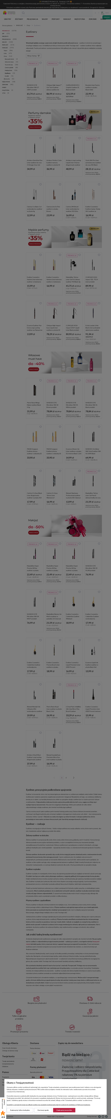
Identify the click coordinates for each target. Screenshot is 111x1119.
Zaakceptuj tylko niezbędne (20, 1110)
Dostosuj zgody (43, 1110)
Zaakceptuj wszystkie (64, 1110)
